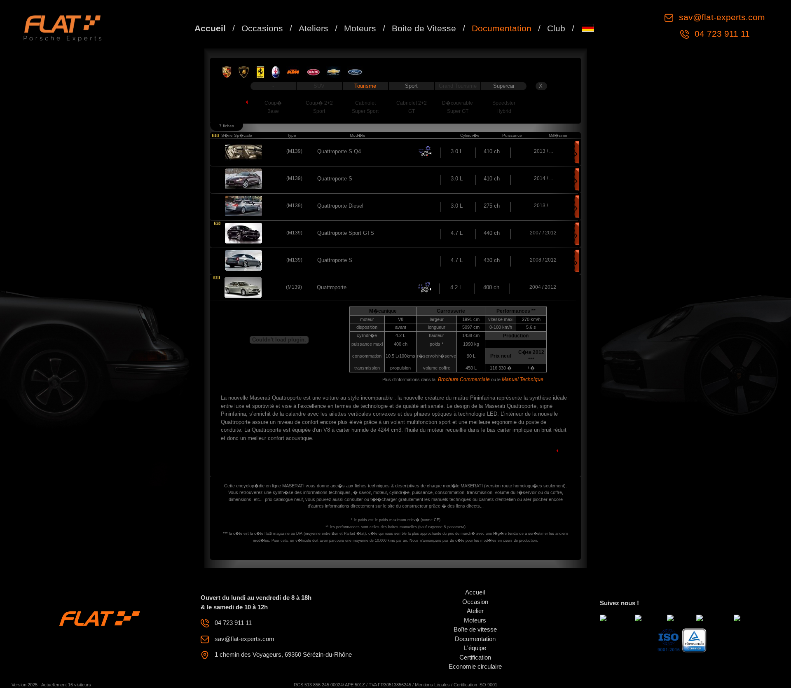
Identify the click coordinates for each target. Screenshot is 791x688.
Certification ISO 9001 (475, 684)
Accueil (210, 28)
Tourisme (365, 86)
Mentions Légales (432, 684)
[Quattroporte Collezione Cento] (216, 278)
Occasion (475, 601)
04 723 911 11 (721, 33)
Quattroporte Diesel (340, 206)
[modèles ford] (355, 72)
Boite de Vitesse (424, 28)
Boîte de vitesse (475, 629)
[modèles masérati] (275, 72)
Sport (411, 86)
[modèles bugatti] (313, 72)
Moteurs (360, 28)
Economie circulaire (475, 666)
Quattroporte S (334, 179)
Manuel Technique (522, 379)
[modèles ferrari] (260, 72)
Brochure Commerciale (464, 379)
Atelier (475, 610)
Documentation (501, 28)
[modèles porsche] (226, 72)
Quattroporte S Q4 (339, 151)
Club (556, 28)
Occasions (262, 28)
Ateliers (313, 28)
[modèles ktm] (293, 72)
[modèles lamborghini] (244, 72)
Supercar (504, 86)
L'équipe (475, 647)
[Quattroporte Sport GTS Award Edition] (217, 223)
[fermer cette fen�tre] (550, 450)
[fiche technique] (243, 151)
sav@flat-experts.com (720, 17)
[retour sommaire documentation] (240, 102)
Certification (475, 657)
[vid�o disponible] (424, 151)
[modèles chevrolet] (333, 72)
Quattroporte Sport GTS (345, 233)
